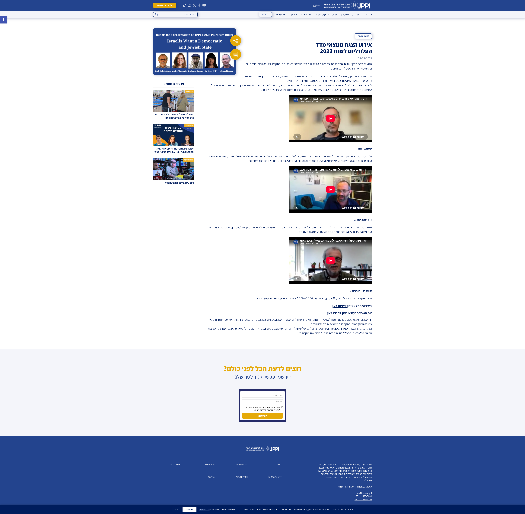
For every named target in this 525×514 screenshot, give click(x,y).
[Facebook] (199, 5)
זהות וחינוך (363, 36)
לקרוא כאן (334, 313)
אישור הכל (189, 509)
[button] (3, 19)
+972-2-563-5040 (363, 496)
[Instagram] (189, 5)
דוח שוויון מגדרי (242, 476)
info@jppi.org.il (364, 493)
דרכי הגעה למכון (275, 476)
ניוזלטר (265, 14)
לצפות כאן (339, 306)
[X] (194, 5)
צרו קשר (211, 476)
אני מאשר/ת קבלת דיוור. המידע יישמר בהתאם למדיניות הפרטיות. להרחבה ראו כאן (263, 408)
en (318, 5)
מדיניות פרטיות (242, 464)
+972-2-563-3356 (363, 499)
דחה (176, 509)
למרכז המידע (164, 5)
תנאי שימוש (210, 464)
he (314, 5)
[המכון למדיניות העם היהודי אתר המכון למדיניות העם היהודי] (347, 5)
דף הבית (278, 464)
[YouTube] (204, 5)
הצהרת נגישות (175, 464)
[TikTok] (185, 5)
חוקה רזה (306, 14)
